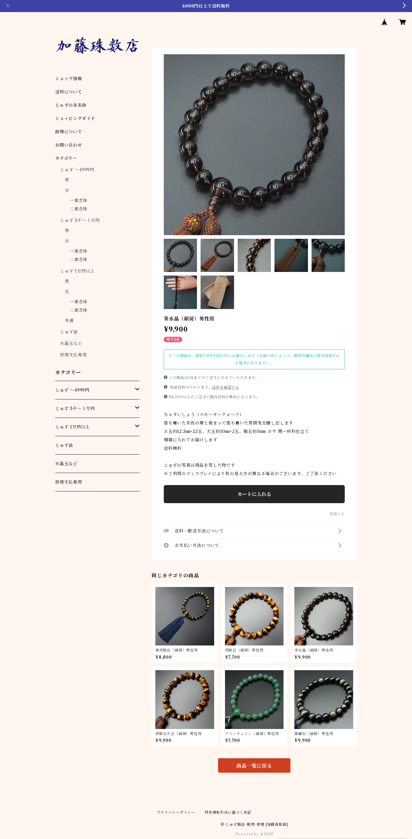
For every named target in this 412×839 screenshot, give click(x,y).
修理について (68, 131)
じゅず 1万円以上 (77, 271)
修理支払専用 (73, 355)
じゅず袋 (69, 332)
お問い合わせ (68, 145)
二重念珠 (78, 209)
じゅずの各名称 (71, 105)
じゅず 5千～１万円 (80, 220)
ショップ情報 (68, 78)
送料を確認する (225, 387)
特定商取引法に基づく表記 (228, 812)
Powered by (247, 834)
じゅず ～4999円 (77, 169)
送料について (68, 92)
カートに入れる (254, 494)
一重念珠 (78, 200)
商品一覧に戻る (254, 766)
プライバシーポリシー (176, 812)
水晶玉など (71, 343)
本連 (69, 320)
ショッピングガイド (75, 118)
